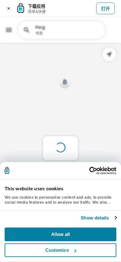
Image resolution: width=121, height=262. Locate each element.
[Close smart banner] (8, 8)
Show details (95, 217)
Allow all (60, 234)
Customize (57, 250)
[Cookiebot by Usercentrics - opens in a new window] (89, 171)
